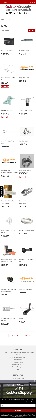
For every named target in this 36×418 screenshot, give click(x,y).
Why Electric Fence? (18, 364)
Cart (33, 2)
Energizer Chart (18, 362)
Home (2, 19)
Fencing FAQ (18, 359)
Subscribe (18, 410)
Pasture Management (18, 367)
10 (26, 335)
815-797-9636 (20, 378)
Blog (18, 369)
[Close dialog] (34, 381)
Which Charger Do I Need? (18, 357)
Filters (31, 30)
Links (18, 372)
